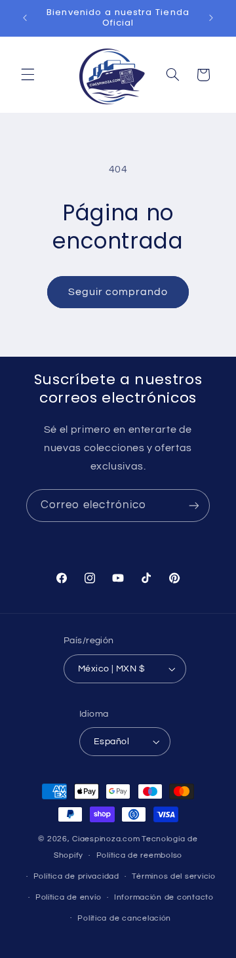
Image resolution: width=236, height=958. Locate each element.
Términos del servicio (173, 876)
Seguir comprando (118, 292)
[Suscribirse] (194, 505)
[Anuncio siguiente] (211, 17)
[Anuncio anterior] (24, 17)
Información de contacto (164, 897)
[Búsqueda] (172, 75)
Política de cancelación (124, 918)
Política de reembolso (139, 855)
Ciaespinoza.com (106, 839)
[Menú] (27, 75)
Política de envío (68, 897)
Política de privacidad (76, 876)
